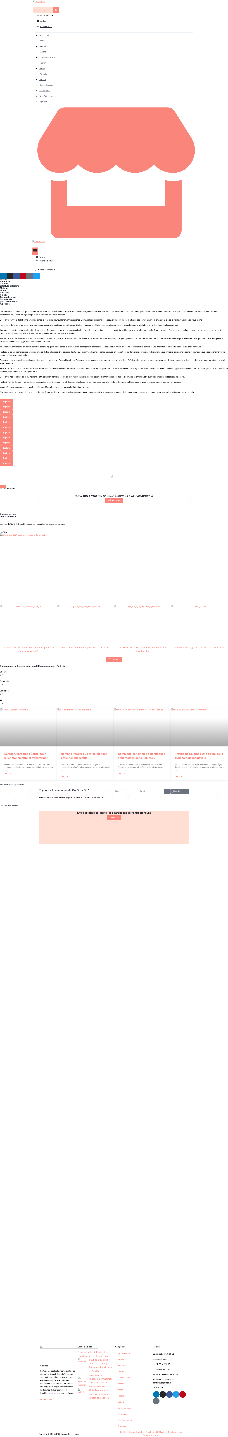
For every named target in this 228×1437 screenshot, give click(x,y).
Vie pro (42, 80)
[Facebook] (16, 276)
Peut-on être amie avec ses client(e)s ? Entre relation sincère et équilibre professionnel (100, 1367)
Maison (42, 63)
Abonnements (46, 27)
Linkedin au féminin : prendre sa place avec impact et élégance (100, 1394)
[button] (2, 476)
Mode (42, 68)
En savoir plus (46, 1399)
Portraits (43, 74)
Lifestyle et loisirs (47, 57)
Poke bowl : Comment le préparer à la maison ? (85, 648)
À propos (43, 102)
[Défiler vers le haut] (219, 1433)
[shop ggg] (115, 238)
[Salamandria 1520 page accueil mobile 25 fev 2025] (114, 566)
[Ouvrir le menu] (35, 251)
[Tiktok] (29, 276)
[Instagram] (10, 276)
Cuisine (42, 52)
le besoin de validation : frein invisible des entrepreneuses (100, 1383)
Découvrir (114, 500)
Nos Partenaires (46, 96)
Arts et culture (45, 35)
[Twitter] (36, 276)
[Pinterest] (23, 276)
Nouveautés (44, 91)
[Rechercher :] (46, 10)
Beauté (42, 41)
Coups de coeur (46, 85)
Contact (43, 21)
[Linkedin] (3, 276)
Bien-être (43, 46)
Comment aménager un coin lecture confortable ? (200, 648)
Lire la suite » (9, 774)
